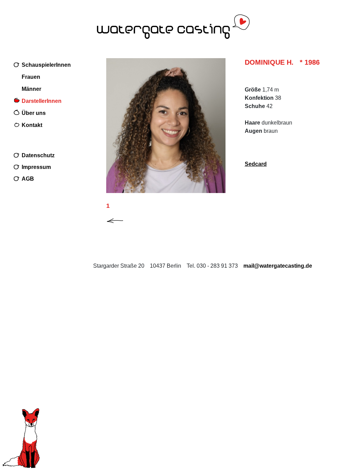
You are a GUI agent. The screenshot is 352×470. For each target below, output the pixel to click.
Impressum (36, 167)
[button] (120, 219)
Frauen (31, 77)
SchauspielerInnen (46, 65)
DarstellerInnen (42, 101)
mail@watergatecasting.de (277, 266)
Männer (31, 89)
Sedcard (256, 164)
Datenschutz (38, 155)
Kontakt (32, 125)
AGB (28, 179)
